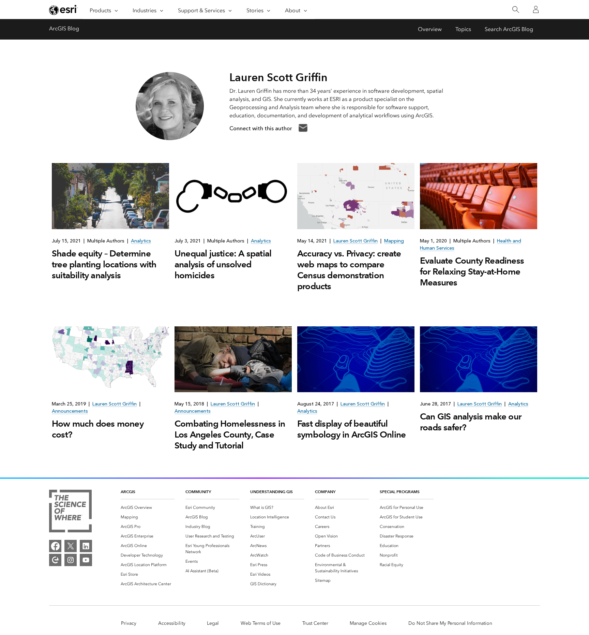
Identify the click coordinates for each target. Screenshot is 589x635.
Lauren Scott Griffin (355, 241)
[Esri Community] (55, 560)
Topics (463, 29)
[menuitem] (148, 507)
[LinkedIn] (86, 546)
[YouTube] (86, 560)
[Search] (515, 9)
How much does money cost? (98, 429)
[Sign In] (536, 9)
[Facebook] (55, 546)
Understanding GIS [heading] (271, 491)
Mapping (394, 241)
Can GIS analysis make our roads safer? (470, 422)
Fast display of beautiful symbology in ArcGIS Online (351, 429)
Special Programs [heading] (400, 491)
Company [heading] (325, 491)
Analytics (141, 241)
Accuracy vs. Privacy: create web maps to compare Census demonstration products (349, 270)
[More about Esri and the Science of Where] (70, 512)
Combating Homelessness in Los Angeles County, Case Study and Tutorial (230, 434)
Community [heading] (198, 491)
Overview (430, 29)
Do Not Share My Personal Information (450, 623)
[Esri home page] (63, 9)
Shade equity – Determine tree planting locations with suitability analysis (104, 264)
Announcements (70, 411)
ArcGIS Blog (64, 28)
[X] (70, 546)
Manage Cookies (368, 623)
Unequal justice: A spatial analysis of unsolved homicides (223, 264)
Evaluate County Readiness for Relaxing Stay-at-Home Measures (472, 271)
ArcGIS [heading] (128, 491)
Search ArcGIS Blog (509, 29)
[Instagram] (70, 560)
